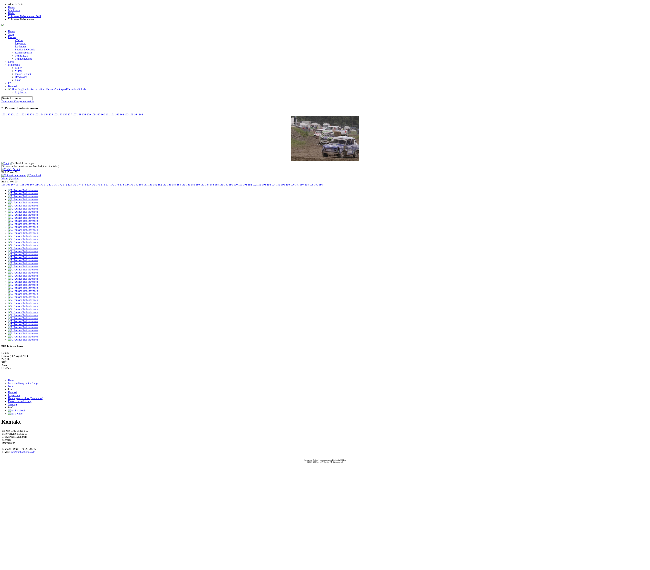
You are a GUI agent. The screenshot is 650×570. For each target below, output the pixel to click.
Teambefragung (23, 58)
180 (136, 184)
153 (32, 114)
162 (117, 114)
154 (41, 114)
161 (108, 114)
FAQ (11, 83)
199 (316, 184)
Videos (18, 70)
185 (183, 184)
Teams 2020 (21, 55)
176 (98, 184)
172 (60, 184)
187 (202, 184)
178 (117, 184)
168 (22, 184)
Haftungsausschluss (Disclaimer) (25, 398)
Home (11, 31)
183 (164, 184)
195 (278, 184)
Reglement (20, 46)
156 (60, 114)
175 (89, 184)
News (11, 61)
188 (212, 184)
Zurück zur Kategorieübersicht (17, 101)
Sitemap (12, 404)
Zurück (16, 169)
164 (136, 114)
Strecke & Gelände (25, 49)
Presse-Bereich (23, 73)
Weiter (4, 178)
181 (146, 184)
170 (41, 184)
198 (307, 184)
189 (221, 184)
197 (297, 184)
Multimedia (14, 64)
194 (269, 184)
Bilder (18, 67)
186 (193, 184)
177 (108, 184)
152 (22, 114)
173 (70, 184)
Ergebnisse (21, 92)
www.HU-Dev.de (323, 462)
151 (13, 114)
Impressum (14, 395)
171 (51, 184)
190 (231, 184)
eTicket (19, 40)
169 (32, 184)
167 (13, 184)
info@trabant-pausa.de (23, 452)
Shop (11, 34)
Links (18, 80)
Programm (20, 43)
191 (240, 184)
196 (288, 184)
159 (89, 114)
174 (79, 184)
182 (155, 184)
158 (79, 114)
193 (259, 184)
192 (250, 184)
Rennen (12, 37)
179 (127, 184)
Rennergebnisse (23, 52)
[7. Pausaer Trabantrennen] (325, 160)
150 (3, 114)
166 (3, 184)
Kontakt (12, 86)
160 (98, 114)
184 (174, 184)
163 (127, 114)
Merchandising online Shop (23, 383)
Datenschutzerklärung (19, 401)
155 (51, 114)
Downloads (21, 76)
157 (70, 114)
